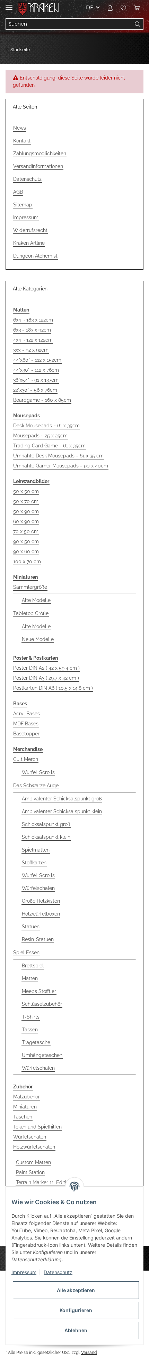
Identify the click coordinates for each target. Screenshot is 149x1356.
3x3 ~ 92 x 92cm (31, 350)
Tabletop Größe (31, 613)
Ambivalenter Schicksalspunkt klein (62, 811)
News (19, 128)
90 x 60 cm (26, 551)
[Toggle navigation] (9, 4)
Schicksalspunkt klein (46, 837)
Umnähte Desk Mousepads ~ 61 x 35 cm (58, 455)
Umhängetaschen (42, 1055)
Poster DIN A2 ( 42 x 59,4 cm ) (46, 668)
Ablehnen (75, 1330)
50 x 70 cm (25, 501)
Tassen (30, 1029)
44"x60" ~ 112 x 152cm (37, 360)
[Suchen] (137, 24)
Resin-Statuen (38, 939)
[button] (110, 8)
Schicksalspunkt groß (46, 824)
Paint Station (30, 1172)
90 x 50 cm (26, 541)
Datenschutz (27, 179)
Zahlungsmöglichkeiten (39, 153)
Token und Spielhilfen (37, 1127)
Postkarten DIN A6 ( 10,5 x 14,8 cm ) (53, 688)
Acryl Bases (26, 713)
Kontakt (21, 140)
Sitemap (22, 204)
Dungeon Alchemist (35, 256)
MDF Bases (25, 723)
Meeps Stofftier (39, 991)
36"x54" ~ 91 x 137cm (36, 380)
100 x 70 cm (27, 561)
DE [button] (89, 7)
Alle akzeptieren (76, 1290)
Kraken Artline (29, 243)
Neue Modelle (38, 639)
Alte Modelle (36, 600)
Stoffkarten (34, 862)
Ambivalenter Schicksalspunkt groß (62, 798)
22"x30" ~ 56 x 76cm (35, 390)
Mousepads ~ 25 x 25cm (40, 435)
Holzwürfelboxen (41, 914)
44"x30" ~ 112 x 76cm (36, 370)
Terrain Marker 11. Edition (44, 1182)
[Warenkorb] (136, 8)
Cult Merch (25, 759)
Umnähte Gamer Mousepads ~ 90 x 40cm (60, 465)
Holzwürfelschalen (34, 1147)
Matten (30, 978)
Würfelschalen (38, 888)
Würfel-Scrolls (38, 772)
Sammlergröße (30, 587)
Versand (89, 1352)
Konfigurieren (76, 1310)
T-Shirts (31, 1017)
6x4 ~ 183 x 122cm (33, 320)
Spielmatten (36, 850)
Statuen (31, 926)
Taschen (22, 1117)
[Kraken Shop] (43, 8)
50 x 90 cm (26, 511)
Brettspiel (33, 965)
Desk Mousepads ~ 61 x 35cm (46, 425)
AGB (18, 192)
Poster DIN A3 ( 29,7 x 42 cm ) (46, 678)
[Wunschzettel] (123, 8)
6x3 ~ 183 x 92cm (32, 330)
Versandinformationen (38, 166)
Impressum (25, 217)
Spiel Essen (26, 952)
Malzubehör (26, 1096)
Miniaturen (25, 1106)
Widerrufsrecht (30, 230)
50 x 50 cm (26, 491)
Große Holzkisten (41, 901)
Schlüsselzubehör (42, 1004)
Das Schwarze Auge (36, 785)
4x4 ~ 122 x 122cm (33, 340)
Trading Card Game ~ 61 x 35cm (49, 445)
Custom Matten (33, 1162)
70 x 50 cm (25, 531)
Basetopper (26, 733)
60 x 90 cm (26, 521)
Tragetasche (36, 1042)
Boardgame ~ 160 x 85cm (42, 400)
